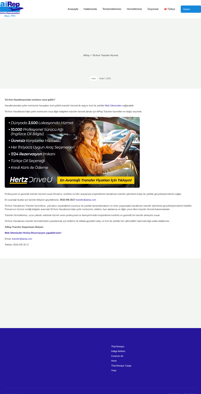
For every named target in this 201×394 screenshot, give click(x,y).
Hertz (114, 360)
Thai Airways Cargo (121, 365)
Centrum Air (117, 356)
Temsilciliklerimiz (111, 9)
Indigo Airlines (118, 351)
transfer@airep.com (86, 199)
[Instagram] (193, 380)
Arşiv (94, 78)
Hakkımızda (90, 9)
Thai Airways (117, 346)
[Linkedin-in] (187, 380)
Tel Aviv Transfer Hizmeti (105, 55)
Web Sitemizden (113, 105)
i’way (113, 370)
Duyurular (153, 9)
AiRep (86, 55)
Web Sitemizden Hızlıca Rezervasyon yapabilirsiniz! (33, 232)
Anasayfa (73, 9)
